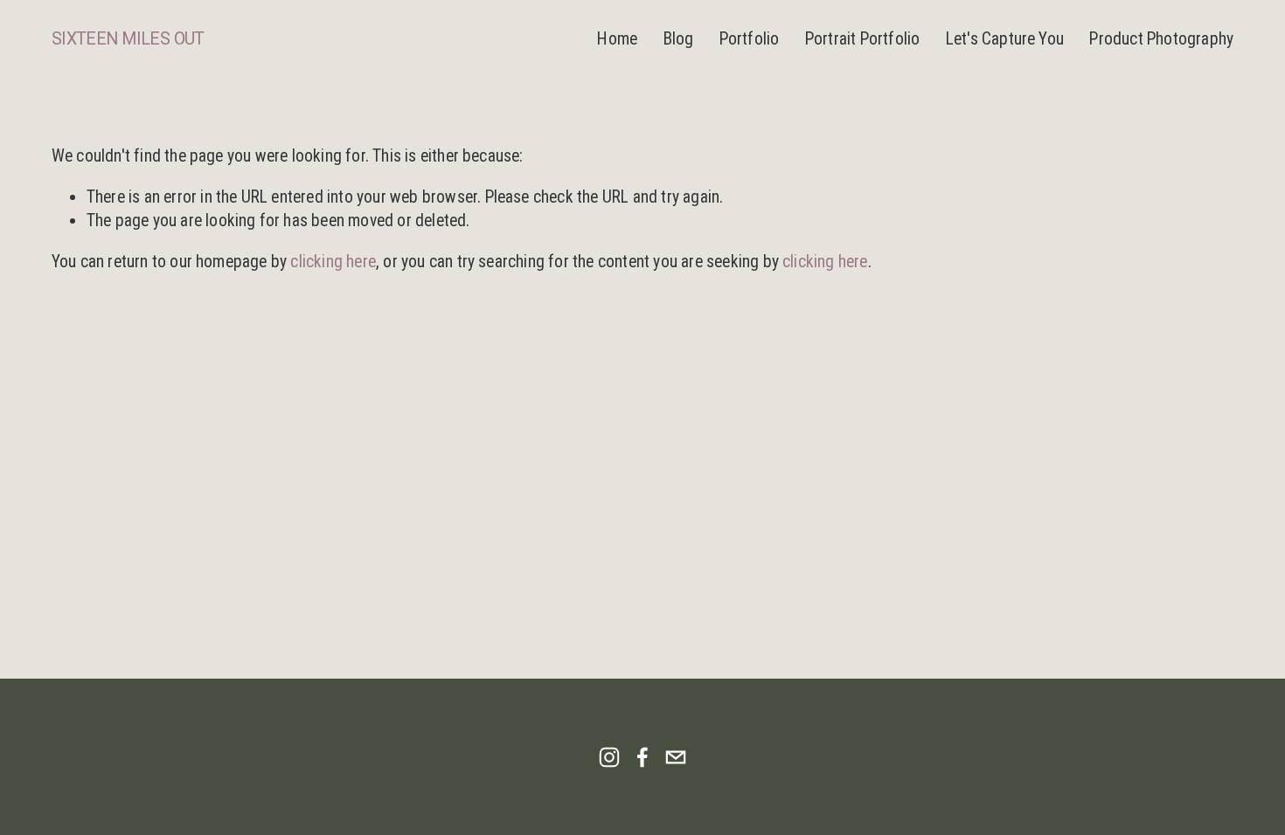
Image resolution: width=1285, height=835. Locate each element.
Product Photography (1161, 39)
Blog (678, 39)
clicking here (333, 262)
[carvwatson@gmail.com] (675, 757)
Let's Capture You (1005, 39)
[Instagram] (609, 757)
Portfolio (749, 39)
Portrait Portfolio (862, 39)
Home (617, 39)
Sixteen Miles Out (128, 39)
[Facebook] (642, 757)
